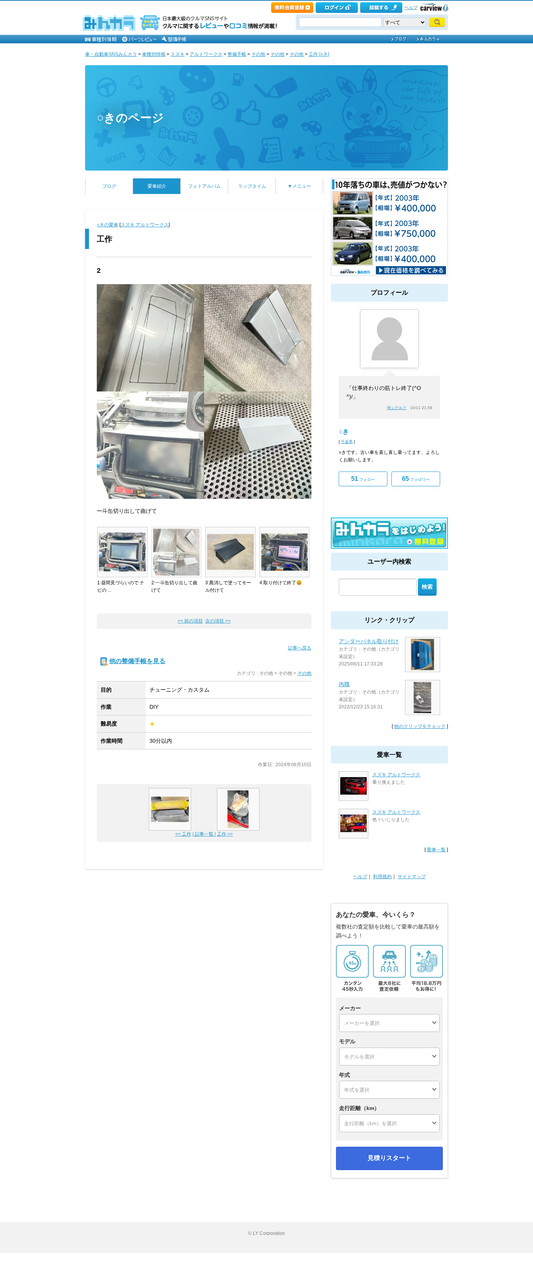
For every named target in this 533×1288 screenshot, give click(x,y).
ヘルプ (411, 7)
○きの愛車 (107, 225)
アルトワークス (206, 54)
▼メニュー (299, 186)
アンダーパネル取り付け (369, 641)
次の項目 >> (218, 621)
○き (344, 431)
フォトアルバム (204, 186)
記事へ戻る (299, 648)
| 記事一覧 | (204, 834)
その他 (258, 54)
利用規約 (382, 876)
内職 (344, 684)
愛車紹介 (156, 186)
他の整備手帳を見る (137, 661)
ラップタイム (252, 186)
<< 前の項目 (190, 621)
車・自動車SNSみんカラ (111, 54)
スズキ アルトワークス (145, 225)
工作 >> (225, 834)
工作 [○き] (319, 54)
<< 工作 (183, 834)
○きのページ (130, 117)
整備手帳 (236, 54)
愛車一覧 (436, 849)
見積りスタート (389, 1158)
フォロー (363, 478)
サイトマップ (412, 876)
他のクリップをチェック (420, 726)
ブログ (109, 186)
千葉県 (347, 441)
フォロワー (416, 478)
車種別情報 (153, 54)
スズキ (178, 54)
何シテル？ (397, 408)
